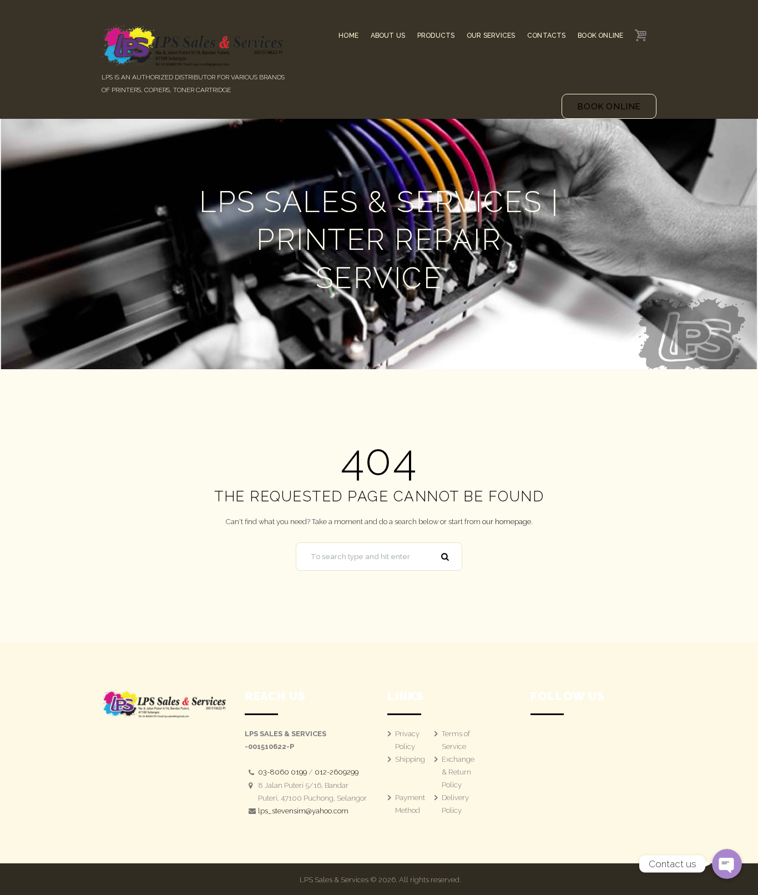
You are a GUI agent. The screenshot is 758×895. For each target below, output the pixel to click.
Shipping (410, 759)
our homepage (506, 521)
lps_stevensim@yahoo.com (303, 811)
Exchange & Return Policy (458, 772)
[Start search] (446, 556)
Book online (609, 107)
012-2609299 (336, 772)
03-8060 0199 (282, 772)
